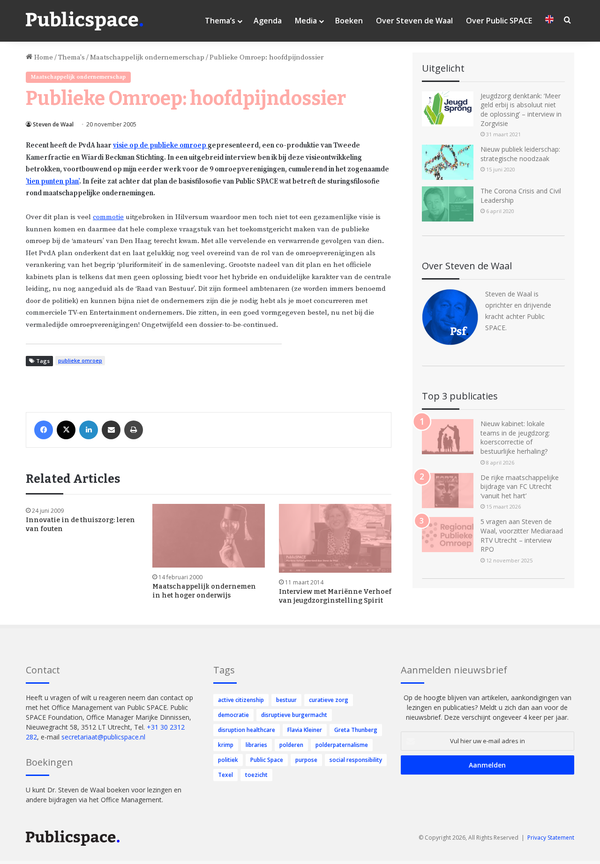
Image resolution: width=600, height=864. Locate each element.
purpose (306, 760)
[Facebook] (43, 430)
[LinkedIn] (88, 430)
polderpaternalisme (341, 745)
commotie (108, 217)
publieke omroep (80, 360)
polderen (291, 745)
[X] (66, 430)
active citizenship (241, 700)
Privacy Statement (550, 838)
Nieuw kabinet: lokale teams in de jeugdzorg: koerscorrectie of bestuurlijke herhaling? (515, 437)
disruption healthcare (246, 730)
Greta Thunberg (355, 730)
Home (42, 57)
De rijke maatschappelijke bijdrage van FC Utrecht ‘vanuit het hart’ (519, 486)
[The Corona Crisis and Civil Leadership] (447, 204)
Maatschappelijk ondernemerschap (147, 57)
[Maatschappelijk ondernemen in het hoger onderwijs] (208, 535)
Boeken (349, 20)
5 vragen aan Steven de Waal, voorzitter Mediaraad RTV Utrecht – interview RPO (521, 535)
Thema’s (220, 20)
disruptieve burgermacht (294, 715)
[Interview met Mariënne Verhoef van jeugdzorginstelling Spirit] (335, 538)
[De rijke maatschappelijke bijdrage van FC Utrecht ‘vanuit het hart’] (447, 490)
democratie (233, 715)
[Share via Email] (111, 430)
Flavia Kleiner (304, 730)
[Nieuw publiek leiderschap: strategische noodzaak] (447, 162)
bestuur (286, 700)
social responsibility (356, 760)
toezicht (256, 775)
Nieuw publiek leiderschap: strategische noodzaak (520, 154)
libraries (256, 745)
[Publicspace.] (84, 21)
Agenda (268, 20)
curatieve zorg (328, 700)
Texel (225, 775)
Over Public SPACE (499, 20)
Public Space (266, 760)
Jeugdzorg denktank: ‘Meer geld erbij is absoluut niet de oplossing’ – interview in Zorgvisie (521, 109)
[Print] (133, 430)
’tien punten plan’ (52, 181)
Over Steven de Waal (414, 20)
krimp (225, 745)
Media (306, 20)
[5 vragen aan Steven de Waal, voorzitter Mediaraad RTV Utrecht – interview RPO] (447, 534)
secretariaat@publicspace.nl (103, 736)
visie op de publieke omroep (160, 145)
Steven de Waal (53, 124)
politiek (228, 760)
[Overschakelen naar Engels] (549, 21)
